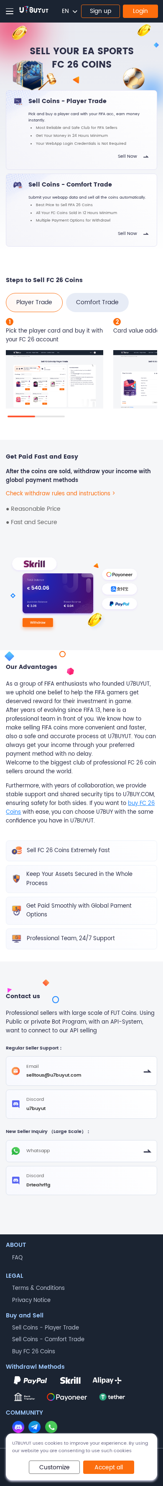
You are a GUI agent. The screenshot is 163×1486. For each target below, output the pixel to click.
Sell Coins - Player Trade (45, 1328)
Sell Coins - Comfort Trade (48, 1339)
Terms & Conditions (38, 1288)
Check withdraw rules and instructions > (60, 493)
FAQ (17, 1258)
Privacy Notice (31, 1300)
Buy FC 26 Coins (33, 1351)
